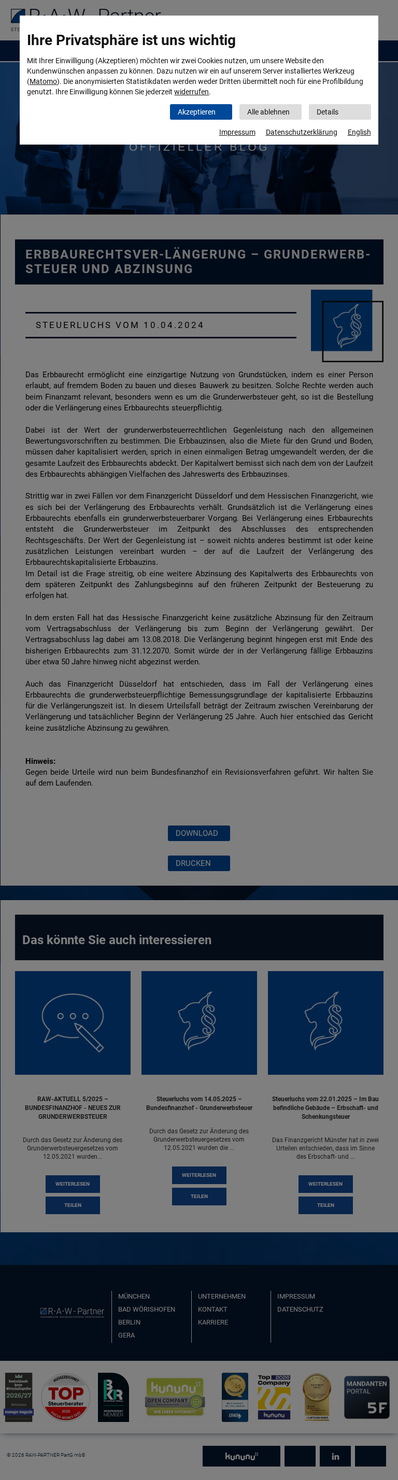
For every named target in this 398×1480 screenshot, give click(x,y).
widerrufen (191, 92)
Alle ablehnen (268, 112)
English (359, 132)
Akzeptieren (197, 112)
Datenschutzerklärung (301, 132)
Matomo (43, 81)
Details (327, 112)
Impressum (237, 132)
